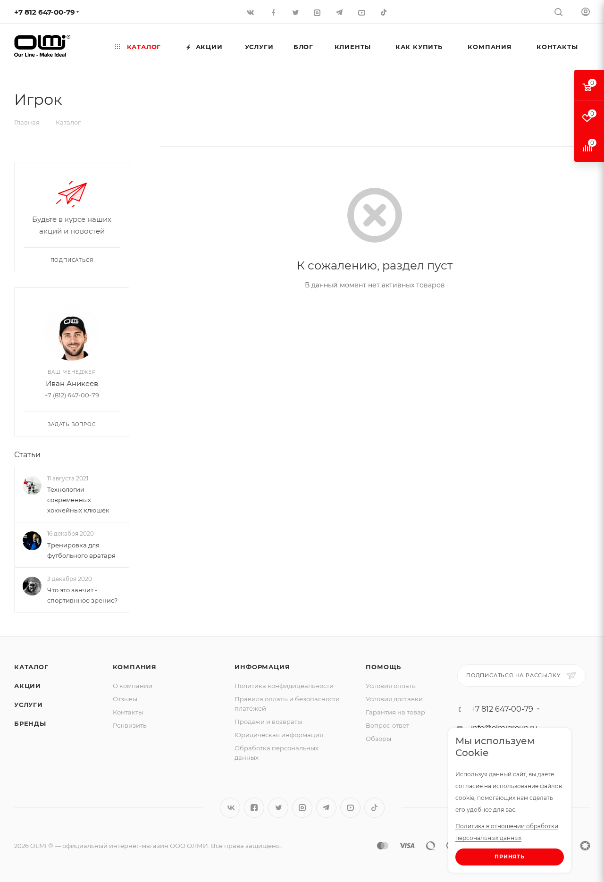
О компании (132, 685)
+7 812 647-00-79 (44, 12)
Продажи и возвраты (268, 721)
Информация (262, 667)
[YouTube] (363, 12)
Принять (510, 856)
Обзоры (378, 738)
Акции (27, 685)
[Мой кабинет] (585, 13)
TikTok (385, 12)
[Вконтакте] (252, 12)
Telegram (326, 808)
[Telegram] (340, 12)
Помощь (383, 667)
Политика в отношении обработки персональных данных (506, 832)
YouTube (350, 808)
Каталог (31, 667)
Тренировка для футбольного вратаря (81, 550)
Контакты (128, 712)
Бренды (30, 723)
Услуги (28, 704)
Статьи (27, 454)
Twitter (278, 808)
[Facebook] (274, 12)
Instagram (302, 808)
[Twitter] (296, 12)
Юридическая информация (279, 735)
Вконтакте (230, 808)
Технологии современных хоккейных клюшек (78, 500)
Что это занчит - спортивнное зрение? (82, 595)
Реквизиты (130, 725)
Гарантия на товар (395, 712)
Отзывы (125, 699)
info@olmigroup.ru (504, 727)
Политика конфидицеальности (284, 685)
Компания (135, 667)
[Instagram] (318, 12)
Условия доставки (394, 699)
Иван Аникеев (72, 383)
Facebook (254, 808)
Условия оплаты (391, 685)
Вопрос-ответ (387, 725)
